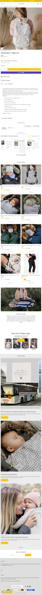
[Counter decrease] (2, 69)
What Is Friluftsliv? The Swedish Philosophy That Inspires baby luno (18, 412)
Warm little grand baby (19, 140)
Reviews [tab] (3, 127)
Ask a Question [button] (28, 125)
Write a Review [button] (36, 125)
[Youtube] (30, 586)
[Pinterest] (8, 83)
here (19, 581)
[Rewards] (7, 591)
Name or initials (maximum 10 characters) (9, 60)
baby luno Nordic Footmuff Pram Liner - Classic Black (3, 146)
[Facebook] (25, 586)
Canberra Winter (31, 140)
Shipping (2, 56)
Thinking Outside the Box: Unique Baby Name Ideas (14, 537)
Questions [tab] (10, 127)
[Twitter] (6, 83)
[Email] (11, 83)
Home (2, 6)
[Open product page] (11, 174)
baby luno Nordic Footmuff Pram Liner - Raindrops (16, 147)
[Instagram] (27, 586)
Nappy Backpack (5, 6)
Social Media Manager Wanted (9, 474)
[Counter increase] (6, 69)
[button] (1, 4)
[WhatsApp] (10, 83)
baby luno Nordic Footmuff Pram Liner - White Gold (29, 147)
